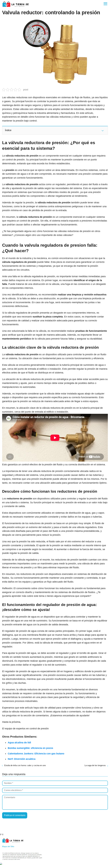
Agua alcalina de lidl (19, 742)
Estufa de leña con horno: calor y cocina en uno (25, 765)
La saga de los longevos (95, 765)
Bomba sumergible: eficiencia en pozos (30, 748)
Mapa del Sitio (8, 846)
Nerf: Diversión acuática (21, 759)
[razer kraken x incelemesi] (55, 864)
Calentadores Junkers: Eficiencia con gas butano (36, 753)
